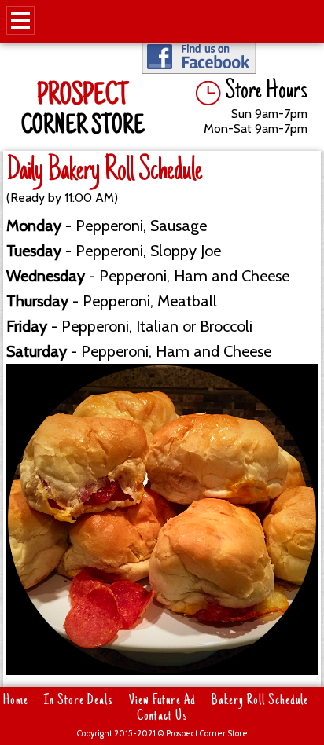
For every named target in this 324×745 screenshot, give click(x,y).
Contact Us (162, 717)
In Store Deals (78, 701)
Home (15, 701)
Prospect (82, 97)
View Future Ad (162, 701)
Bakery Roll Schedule (260, 701)
